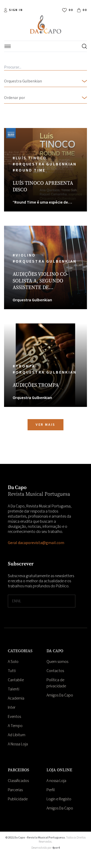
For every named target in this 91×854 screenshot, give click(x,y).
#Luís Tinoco (30, 158)
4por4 (56, 848)
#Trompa (25, 366)
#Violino (25, 255)
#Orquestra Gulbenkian (45, 164)
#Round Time (30, 170)
